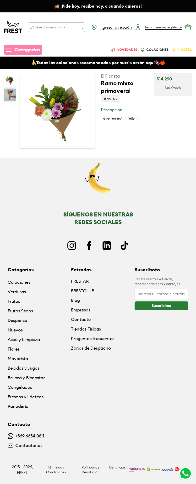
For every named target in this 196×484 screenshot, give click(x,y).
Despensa (17, 320)
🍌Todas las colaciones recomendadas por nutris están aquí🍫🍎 (98, 63)
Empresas (80, 310)
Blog (75, 300)
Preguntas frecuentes (92, 338)
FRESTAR (80, 281)
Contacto (81, 319)
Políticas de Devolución (90, 469)
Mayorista (18, 358)
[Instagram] (71, 245)
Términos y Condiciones (56, 469)
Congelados (20, 387)
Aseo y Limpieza (24, 339)
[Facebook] (89, 245)
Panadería (18, 406)
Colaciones (19, 282)
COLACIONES (157, 49)
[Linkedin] (107, 245)
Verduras (17, 292)
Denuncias (117, 467)
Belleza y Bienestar (26, 377)
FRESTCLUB (82, 291)
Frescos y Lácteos (26, 397)
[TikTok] (124, 245)
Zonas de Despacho (91, 348)
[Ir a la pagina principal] (13, 27)
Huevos (15, 330)
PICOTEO (185, 49)
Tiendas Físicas (86, 329)
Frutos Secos (20, 311)
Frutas (14, 301)
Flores (14, 349)
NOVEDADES (127, 49)
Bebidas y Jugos (23, 368)
